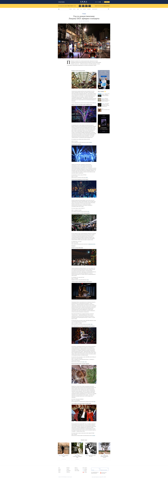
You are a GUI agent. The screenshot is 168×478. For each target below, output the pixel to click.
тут (94, 401)
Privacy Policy (76, 469)
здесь (89, 324)
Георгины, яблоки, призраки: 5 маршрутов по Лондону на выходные (106, 94)
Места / (103, 108)
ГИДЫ (84, 13)
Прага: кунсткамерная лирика (106, 109)
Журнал (59, 470)
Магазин (59, 469)
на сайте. (90, 142)
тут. (95, 102)
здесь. (87, 177)
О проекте (68, 469)
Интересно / (103, 103)
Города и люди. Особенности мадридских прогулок (104, 456)
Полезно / (103, 93)
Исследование (68, 470)
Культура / (103, 98)
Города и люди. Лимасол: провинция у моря (77, 456)
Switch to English (77, 470)
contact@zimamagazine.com (95, 472)
